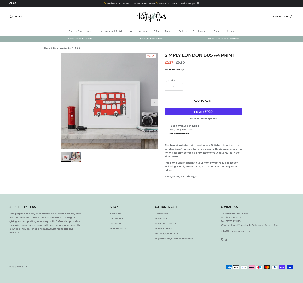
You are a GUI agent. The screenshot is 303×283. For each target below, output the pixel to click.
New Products (118, 228)
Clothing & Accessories (80, 31)
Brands (168, 31)
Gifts (156, 31)
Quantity (170, 80)
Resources (161, 218)
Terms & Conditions (166, 233)
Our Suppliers (200, 31)
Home (47, 48)
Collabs (183, 31)
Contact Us (161, 213)
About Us (115, 213)
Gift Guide (116, 223)
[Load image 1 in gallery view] (109, 101)
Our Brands (117, 218)
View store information (180, 133)
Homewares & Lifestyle (111, 31)
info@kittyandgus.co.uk (235, 231)
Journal (231, 31)
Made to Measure (138, 31)
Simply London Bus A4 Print (66, 48)
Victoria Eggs (176, 69)
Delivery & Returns (166, 223)
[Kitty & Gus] (151, 17)
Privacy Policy (163, 228)
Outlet (217, 31)
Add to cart (203, 100)
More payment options (203, 118)
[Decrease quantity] (167, 86)
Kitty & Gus (22, 266)
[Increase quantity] (180, 86)
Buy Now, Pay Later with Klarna (174, 238)
